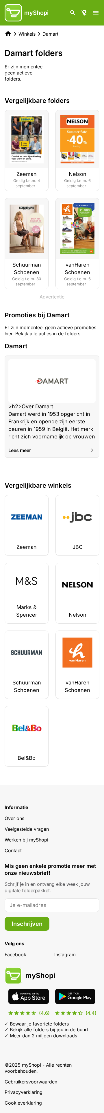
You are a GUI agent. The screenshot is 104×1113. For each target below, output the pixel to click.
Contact (13, 850)
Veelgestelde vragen (27, 829)
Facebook (15, 954)
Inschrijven (27, 923)
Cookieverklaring (23, 1103)
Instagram (65, 954)
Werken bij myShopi (26, 840)
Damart (50, 34)
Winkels (27, 34)
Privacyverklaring (23, 1092)
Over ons (14, 818)
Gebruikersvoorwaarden (31, 1082)
